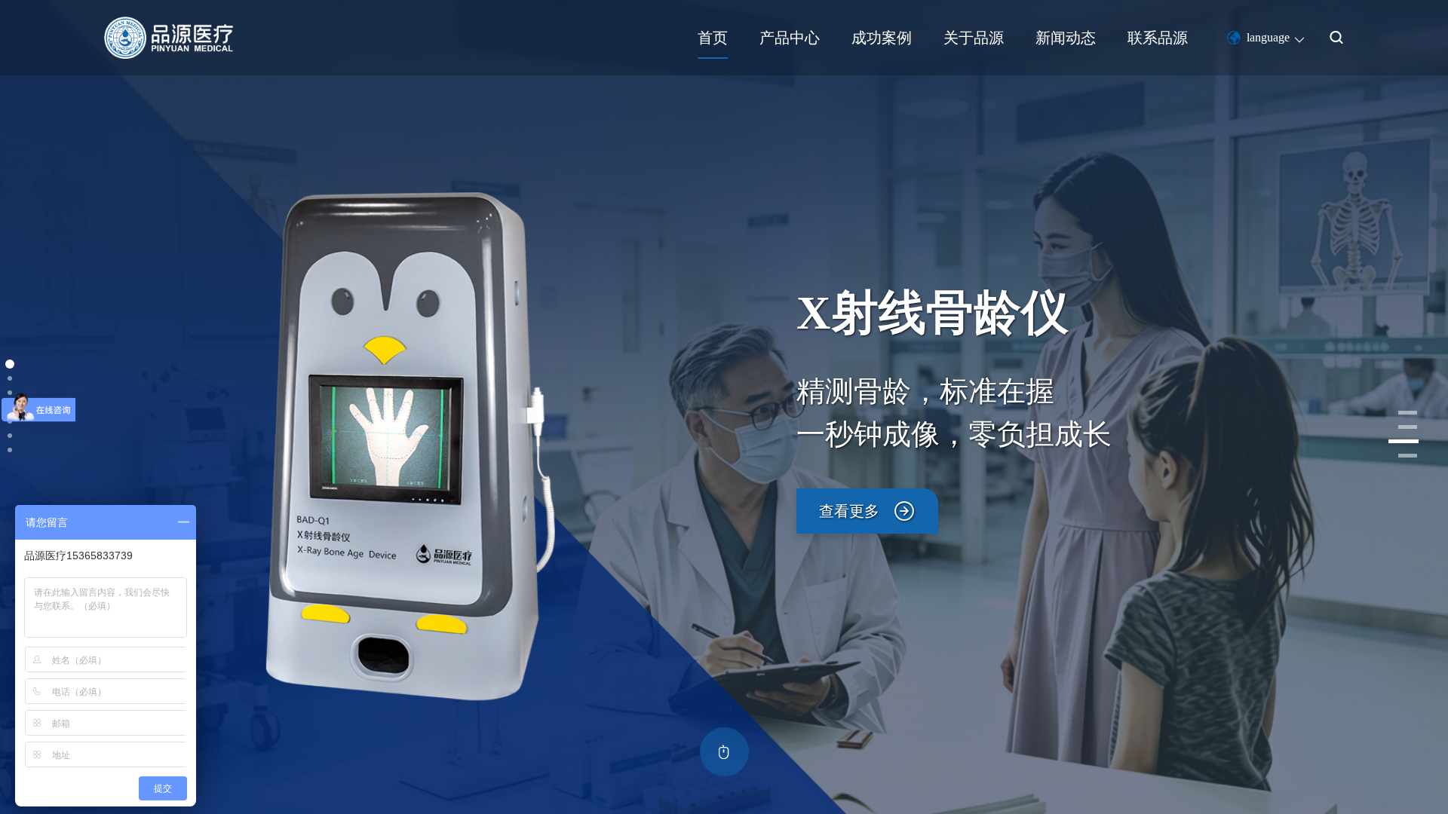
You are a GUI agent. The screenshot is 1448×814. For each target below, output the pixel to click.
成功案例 (881, 37)
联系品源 (1157, 37)
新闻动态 (1065, 37)
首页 (713, 37)
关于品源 (973, 37)
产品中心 (789, 37)
